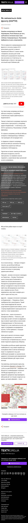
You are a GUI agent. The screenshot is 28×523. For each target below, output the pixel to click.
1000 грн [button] (20, 202)
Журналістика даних (6, 491)
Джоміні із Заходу (15, 366)
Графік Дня (4, 508)
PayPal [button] (14, 217)
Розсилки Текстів (5, 484)
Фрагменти (4, 482)
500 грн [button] (12, 202)
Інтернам (3, 501)
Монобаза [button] (5, 217)
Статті (2, 480)
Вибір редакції (5, 486)
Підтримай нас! (5, 504)
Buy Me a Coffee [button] (16, 213)
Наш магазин (4, 506)
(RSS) (5, 480)
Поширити (6, 28)
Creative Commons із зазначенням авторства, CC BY (15, 516)
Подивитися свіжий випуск (14, 466)
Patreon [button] (4, 213)
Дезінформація (5, 497)
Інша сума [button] (5, 206)
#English (3, 488)
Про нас (3, 478)
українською (11, 517)
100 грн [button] (4, 202)
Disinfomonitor (5, 499)
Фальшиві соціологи (6, 495)
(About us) (8, 478)
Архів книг (4, 512)
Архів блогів (4, 510)
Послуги (3, 493)
